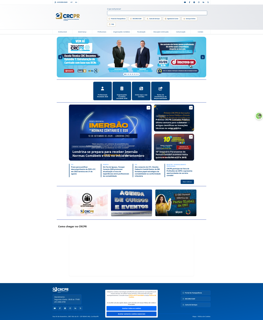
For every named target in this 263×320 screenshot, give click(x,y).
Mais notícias (187, 182)
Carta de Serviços (154, 19)
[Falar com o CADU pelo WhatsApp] (259, 116)
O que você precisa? (114, 9)
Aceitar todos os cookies (131, 308)
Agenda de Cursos (172, 19)
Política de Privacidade (136, 295)
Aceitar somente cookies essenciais (131, 314)
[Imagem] (87, 203)
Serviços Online (190, 19)
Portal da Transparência (118, 19)
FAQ (112, 24)
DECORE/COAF (137, 19)
